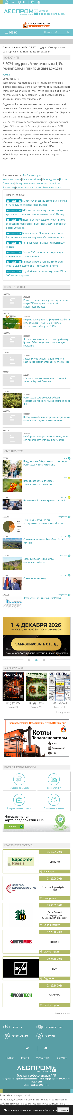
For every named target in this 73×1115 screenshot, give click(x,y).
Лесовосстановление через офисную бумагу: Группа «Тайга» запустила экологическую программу (46, 342)
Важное (10, 1058)
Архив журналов (20, 1035)
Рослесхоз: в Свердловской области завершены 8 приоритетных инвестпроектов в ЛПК (46, 401)
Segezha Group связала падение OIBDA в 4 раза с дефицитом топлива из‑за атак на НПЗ (46, 360)
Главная (7, 47)
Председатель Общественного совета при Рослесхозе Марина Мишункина (45, 463)
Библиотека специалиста (19, 787)
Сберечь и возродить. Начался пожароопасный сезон (38, 560)
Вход (11, 2)
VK (32, 2)
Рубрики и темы (43, 1058)
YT (46, 1048)
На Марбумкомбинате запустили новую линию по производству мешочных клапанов (46, 418)
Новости (25, 1058)
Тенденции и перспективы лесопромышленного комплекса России (43, 521)
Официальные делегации (54, 808)
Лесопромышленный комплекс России (42, 598)
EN (23, 2)
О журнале (62, 1058)
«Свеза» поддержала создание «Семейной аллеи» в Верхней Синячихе (44, 379)
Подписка (17, 1027)
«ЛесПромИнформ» (31, 175)
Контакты (50, 1035)
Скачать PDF (13, 707)
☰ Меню (11, 32)
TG (39, 2)
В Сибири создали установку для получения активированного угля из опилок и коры (45, 438)
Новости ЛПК (20, 47)
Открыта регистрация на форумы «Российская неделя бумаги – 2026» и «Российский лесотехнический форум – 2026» (46, 323)
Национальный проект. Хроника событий (44, 500)
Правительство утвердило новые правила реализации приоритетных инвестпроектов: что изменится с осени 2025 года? (36, 223)
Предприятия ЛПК (54, 787)
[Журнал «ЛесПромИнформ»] (36, 12)
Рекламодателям (53, 1027)
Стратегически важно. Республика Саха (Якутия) (43, 541)
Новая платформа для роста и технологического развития (38, 482)
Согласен (63, 1110)
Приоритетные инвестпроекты (19, 808)
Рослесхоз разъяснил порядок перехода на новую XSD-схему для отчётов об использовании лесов (45, 303)
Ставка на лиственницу (34, 578)
